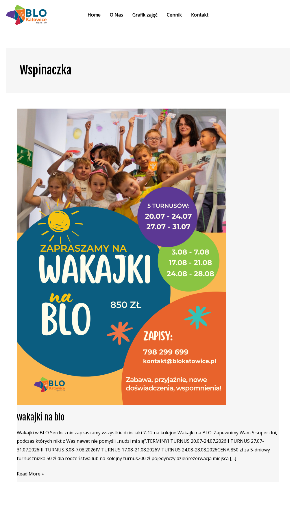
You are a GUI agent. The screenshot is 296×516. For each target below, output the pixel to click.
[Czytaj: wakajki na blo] (121, 256)
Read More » (30, 473)
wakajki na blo (40, 417)
